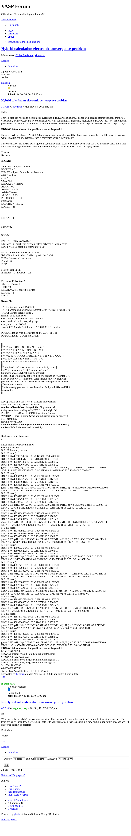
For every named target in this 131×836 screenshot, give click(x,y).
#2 (2, 708)
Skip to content (8, 19)
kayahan (5, 82)
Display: (8, 758)
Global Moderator (24, 55)
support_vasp (8, 683)
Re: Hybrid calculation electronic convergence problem (37, 702)
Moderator (40, 55)
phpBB (17, 814)
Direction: (52, 758)
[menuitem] (10, 30)
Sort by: (30, 758)
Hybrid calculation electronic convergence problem (43, 49)
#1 (2, 106)
